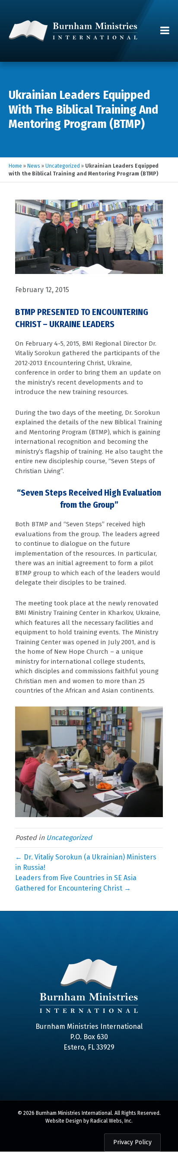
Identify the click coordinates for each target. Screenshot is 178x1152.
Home (15, 166)
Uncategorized (62, 166)
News (33, 166)
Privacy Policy (132, 1142)
